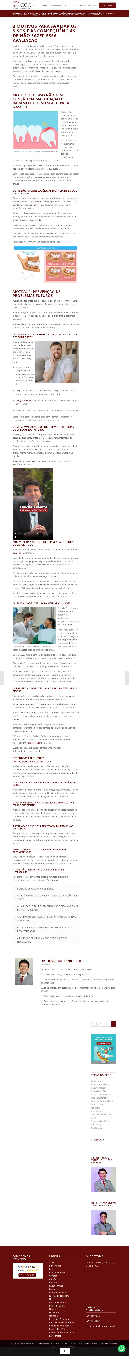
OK (65, 1351)
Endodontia (54, 1282)
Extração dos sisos (58, 1292)
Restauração (97, 1124)
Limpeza (53, 1309)
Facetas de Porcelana (101, 1094)
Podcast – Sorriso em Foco (61, 1322)
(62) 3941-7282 (93, 1321)
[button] (121, 1348)
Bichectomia (97, 1081)
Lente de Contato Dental (103, 1101)
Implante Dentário (100, 1097)
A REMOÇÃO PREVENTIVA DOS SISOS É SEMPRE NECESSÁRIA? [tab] (42, 940)
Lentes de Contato (58, 1305)
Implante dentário (57, 1302)
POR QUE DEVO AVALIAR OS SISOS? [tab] (35, 888)
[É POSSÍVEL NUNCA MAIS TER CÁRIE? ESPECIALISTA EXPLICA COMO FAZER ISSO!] (2, 678)
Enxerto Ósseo (98, 1087)
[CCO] (22, 5)
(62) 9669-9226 (93, 1316)
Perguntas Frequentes (59, 1319)
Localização (54, 1312)
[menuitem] (35, 5)
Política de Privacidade (60, 1325)
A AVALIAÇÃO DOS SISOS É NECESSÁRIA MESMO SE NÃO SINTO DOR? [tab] (46, 918)
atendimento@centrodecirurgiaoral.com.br (106, 1326)
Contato (53, 1275)
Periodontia (97, 1111)
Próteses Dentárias (100, 1121)
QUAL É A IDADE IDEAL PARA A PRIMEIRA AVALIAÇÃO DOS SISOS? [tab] (47, 897)
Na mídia (95, 1107)
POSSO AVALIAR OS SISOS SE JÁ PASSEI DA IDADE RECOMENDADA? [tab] (43, 929)
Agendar (108, 5)
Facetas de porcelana (59, 1295)
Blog (51, 1269)
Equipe (52, 1289)
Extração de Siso (99, 1091)
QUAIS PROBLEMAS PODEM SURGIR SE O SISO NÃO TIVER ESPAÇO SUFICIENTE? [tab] (47, 908)
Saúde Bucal (97, 1127)
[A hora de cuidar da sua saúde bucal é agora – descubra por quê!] (127, 678)
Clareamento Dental (100, 1084)
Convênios (54, 1279)
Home (52, 1299)
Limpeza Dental (98, 1104)
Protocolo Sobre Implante (61, 1332)
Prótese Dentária (57, 1329)
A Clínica (53, 1262)
